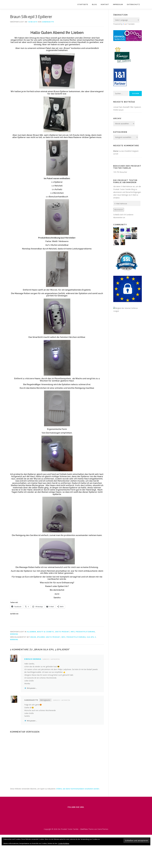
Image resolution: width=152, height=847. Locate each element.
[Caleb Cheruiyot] (128, 230)
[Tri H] (122, 236)
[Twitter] (79, 812)
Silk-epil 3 (91, 637)
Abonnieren (118, 209)
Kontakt (105, 4)
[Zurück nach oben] (142, 823)
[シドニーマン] (128, 236)
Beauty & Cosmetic (45, 632)
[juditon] (134, 236)
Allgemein (31, 632)
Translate (131, 24)
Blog (94, 4)
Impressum (118, 4)
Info (73, 632)
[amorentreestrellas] (116, 242)
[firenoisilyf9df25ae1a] (122, 230)
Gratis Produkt (62, 632)
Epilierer (41, 637)
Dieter (116, 151)
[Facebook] (72, 812)
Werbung (14, 634)
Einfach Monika (32, 659)
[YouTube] (86, 812)
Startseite (82, 4)
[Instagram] (66, 812)
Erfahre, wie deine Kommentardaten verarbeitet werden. (78, 789)
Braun (33, 637)
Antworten (55, 659)
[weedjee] (116, 236)
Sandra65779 (48, 22)
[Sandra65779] (122, 242)
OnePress (84, 829)
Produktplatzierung (85, 632)
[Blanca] (134, 230)
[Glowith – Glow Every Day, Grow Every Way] (116, 230)
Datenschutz (133, 4)
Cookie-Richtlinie (63, 843)
